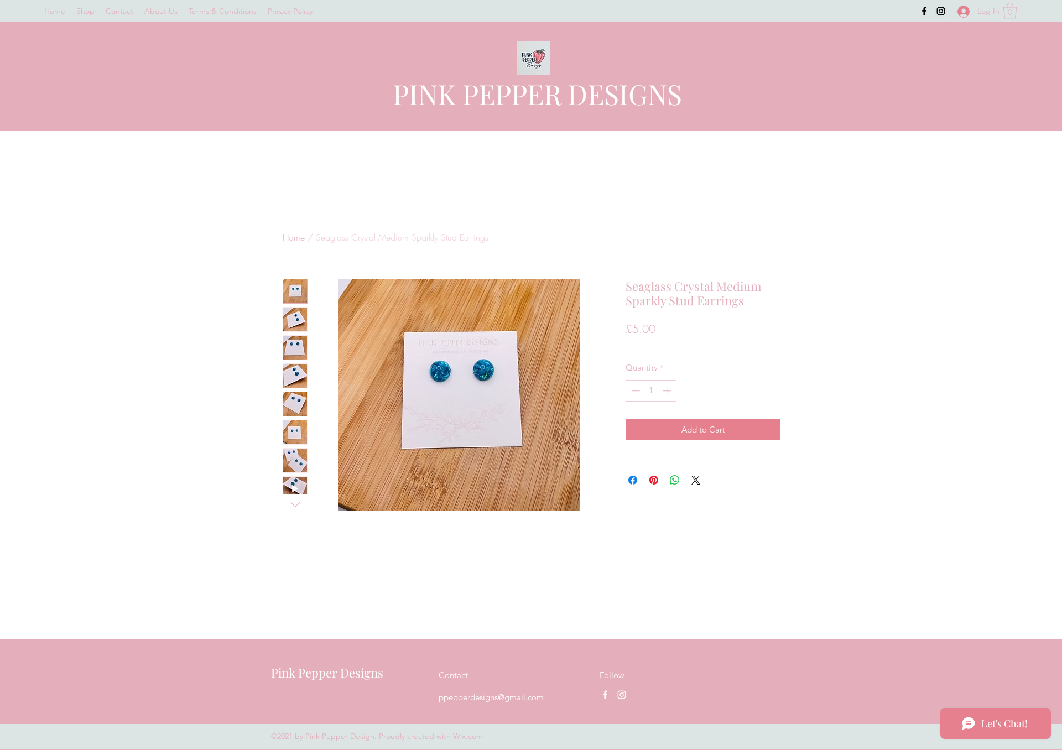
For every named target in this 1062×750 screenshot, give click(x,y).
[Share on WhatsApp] (674, 480)
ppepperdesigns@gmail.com (491, 697)
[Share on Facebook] (632, 480)
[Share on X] (695, 480)
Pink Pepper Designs (327, 672)
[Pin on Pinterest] (653, 480)
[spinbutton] (651, 391)
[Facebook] (924, 11)
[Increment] (667, 391)
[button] (1010, 11)
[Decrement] (634, 391)
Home (294, 237)
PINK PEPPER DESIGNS (537, 93)
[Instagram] (940, 11)
